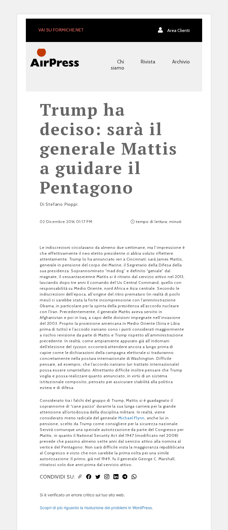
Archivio (181, 62)
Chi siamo (117, 65)
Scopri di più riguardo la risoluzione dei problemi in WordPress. (96, 507)
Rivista (148, 62)
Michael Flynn (131, 417)
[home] (54, 57)
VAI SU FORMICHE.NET (61, 30)
